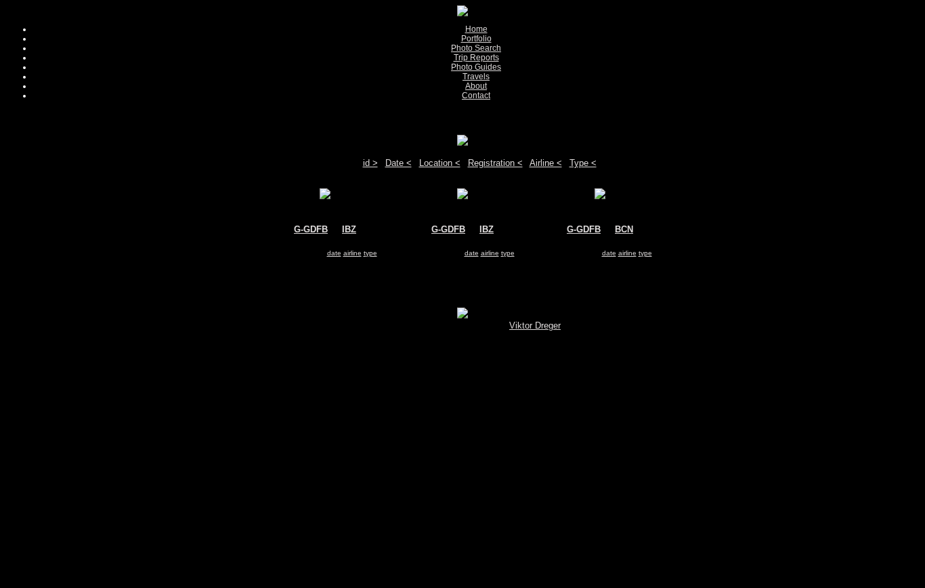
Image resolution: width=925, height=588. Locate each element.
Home (476, 29)
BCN (624, 229)
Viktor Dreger (535, 325)
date (334, 253)
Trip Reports (476, 57)
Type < (583, 163)
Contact (476, 95)
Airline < (546, 163)
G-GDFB (311, 229)
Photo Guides (476, 67)
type (370, 253)
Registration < (495, 163)
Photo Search (476, 48)
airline (352, 253)
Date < (398, 163)
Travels (476, 76)
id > (370, 163)
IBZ (349, 229)
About (476, 86)
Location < (439, 163)
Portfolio (476, 38)
